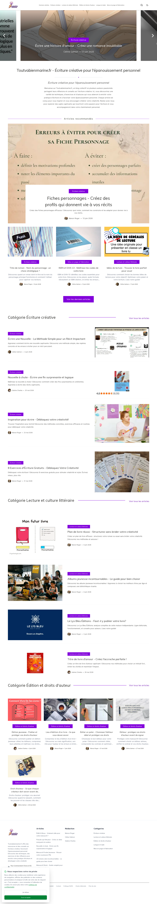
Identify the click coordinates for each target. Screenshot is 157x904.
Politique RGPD (68, 886)
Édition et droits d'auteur (87, 5)
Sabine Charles (70, 841)
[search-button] (141, 5)
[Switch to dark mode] (147, 5)
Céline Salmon (70, 837)
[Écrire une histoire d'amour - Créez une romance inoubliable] (78, 35)
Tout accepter (26, 897)
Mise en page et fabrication (115, 5)
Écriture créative (55, 5)
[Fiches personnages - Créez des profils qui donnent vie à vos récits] (78, 173)
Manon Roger (70, 833)
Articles (40, 828)
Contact (58, 886)
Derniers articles (44, 5)
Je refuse (26, 892)
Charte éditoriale (81, 886)
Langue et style (101, 5)
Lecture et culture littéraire (70, 5)
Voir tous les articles (139, 318)
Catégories (99, 828)
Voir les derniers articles (78, 299)
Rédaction (69, 828)
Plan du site (92, 886)
